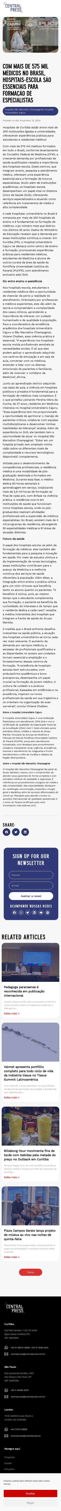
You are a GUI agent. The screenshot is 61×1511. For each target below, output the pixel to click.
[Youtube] (40, 912)
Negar (30, 1502)
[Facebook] (14, 912)
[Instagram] (21, 912)
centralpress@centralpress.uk (26, 1436)
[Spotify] (47, 912)
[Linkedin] (34, 912)
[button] (6, 832)
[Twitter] (27, 912)
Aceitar (30, 1493)
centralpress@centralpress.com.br (28, 1354)
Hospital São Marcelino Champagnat (24, 109)
